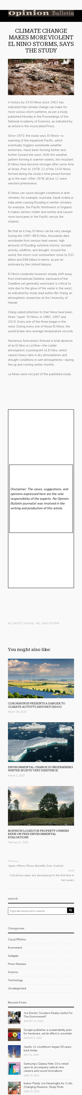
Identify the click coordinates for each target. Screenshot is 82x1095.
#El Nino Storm (47, 623)
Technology (15, 980)
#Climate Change (21, 623)
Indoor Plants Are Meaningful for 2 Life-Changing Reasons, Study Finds (48, 1085)
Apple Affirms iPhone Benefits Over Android (35, 866)
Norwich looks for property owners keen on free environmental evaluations (38, 834)
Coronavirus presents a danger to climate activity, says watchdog (36, 705)
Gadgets (13, 956)
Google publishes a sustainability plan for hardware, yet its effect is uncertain (48, 1031)
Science (13, 972)
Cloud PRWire (17, 939)
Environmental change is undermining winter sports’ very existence (40, 769)
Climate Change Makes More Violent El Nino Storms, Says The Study (41, 40)
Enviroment (15, 948)
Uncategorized (17, 988)
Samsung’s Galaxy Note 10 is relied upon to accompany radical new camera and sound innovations (46, 1067)
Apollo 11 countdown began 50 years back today (47, 1048)
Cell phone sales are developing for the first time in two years (42, 877)
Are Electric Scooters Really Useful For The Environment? (48, 1015)
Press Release (17, 964)
